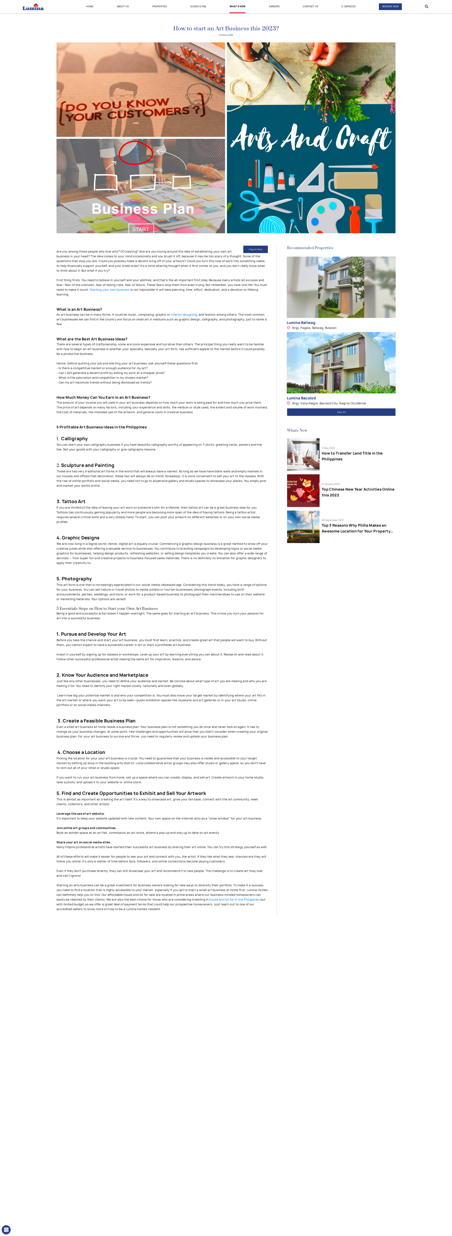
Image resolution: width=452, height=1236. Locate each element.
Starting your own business (109, 290)
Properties (159, 6)
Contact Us (310, 6)
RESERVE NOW (390, 6)
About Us (123, 6)
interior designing (184, 315)
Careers (274, 6)
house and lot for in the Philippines (234, 899)
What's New (237, 6)
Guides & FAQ (198, 6)
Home (89, 6)
